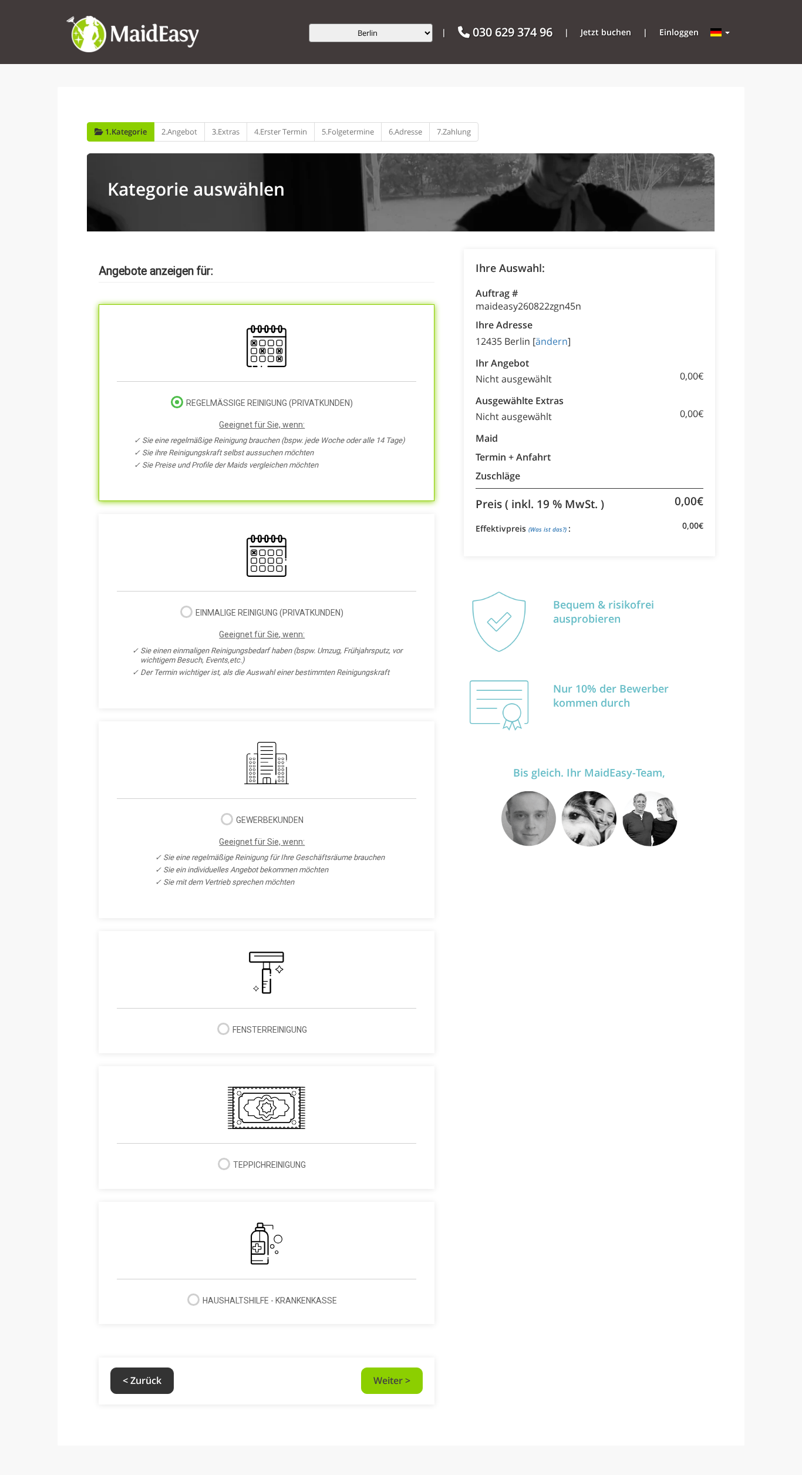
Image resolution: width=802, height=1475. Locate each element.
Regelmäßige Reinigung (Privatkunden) (273, 433)
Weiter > (391, 1380)
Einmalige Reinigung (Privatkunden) (271, 642)
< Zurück (142, 1380)
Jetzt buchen (606, 32)
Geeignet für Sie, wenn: (262, 424)
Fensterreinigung (269, 1029)
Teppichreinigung (268, 1165)
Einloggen (679, 32)
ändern (551, 341)
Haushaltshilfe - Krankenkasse (269, 1300)
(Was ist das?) (548, 529)
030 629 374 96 (511, 32)
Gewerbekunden (274, 850)
